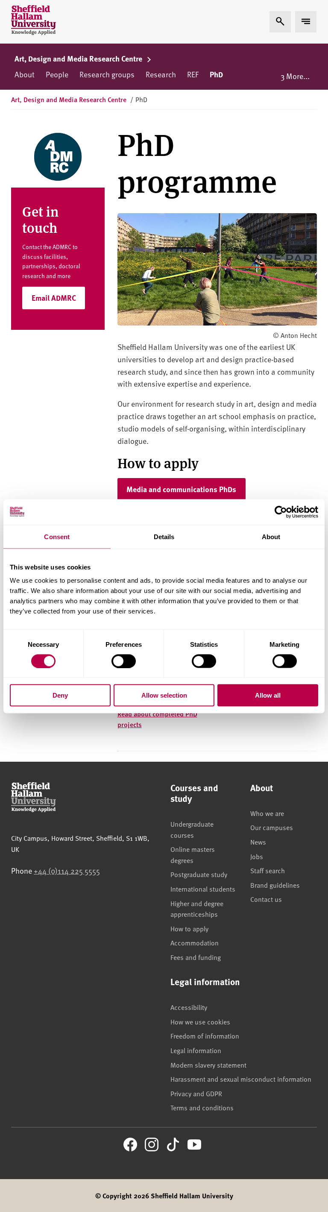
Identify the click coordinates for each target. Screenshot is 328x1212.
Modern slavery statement (208, 1064)
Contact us (266, 899)
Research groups (107, 74)
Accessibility (188, 1007)
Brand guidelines (275, 884)
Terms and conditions (202, 1107)
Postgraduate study (198, 874)
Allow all (268, 695)
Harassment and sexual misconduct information (240, 1078)
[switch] (123, 661)
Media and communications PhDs (181, 489)
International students (202, 888)
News (258, 841)
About (25, 74)
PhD (216, 74)
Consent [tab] (57, 536)
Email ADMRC (54, 297)
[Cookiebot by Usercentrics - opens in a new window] (280, 511)
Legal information (195, 1050)
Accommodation (194, 942)
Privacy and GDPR (196, 1093)
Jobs (256, 856)
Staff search (267, 870)
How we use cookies (200, 1021)
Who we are (267, 813)
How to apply (189, 928)
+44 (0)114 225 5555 (67, 870)
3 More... (295, 75)
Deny (60, 695)
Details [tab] (164, 536)
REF (193, 74)
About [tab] (271, 536)
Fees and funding (195, 957)
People (57, 74)
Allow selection (164, 695)
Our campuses (271, 827)
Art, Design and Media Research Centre (79, 58)
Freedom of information (204, 1035)
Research (161, 74)
